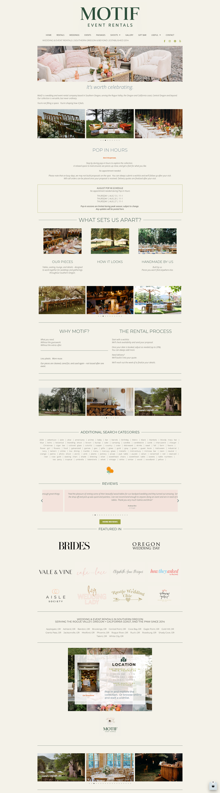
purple (134, 454)
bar (106, 440)
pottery (103, 454)
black (143, 440)
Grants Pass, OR (53, 632)
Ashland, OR (69, 629)
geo (95, 448)
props (112, 454)
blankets (153, 440)
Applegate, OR (53, 629)
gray (126, 448)
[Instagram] (169, 41)
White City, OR (116, 636)
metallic (122, 451)
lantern (53, 451)
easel (148, 445)
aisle (62, 440)
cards (149, 442)
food (66, 448)
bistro (135, 440)
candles (126, 442)
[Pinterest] (175, 41)
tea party (57, 459)
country (108, 445)
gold (119, 448)
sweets (152, 457)
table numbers (165, 457)
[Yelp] (180, 41)
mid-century (135, 451)
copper (99, 445)
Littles (63, 451)
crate (118, 445)
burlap (98, 442)
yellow (161, 459)
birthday (125, 440)
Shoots (114, 35)
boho (49, 442)
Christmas (48, 445)
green (134, 448)
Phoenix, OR (103, 632)
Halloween (159, 448)
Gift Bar (142, 35)
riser (46, 457)
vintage (112, 459)
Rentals (60, 35)
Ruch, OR (135, 632)
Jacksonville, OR (72, 632)
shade (83, 457)
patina (53, 454)
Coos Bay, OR (134, 629)
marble (86, 451)
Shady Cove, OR (166, 632)
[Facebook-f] (164, 41)
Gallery (129, 35)
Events (87, 35)
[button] (40, 123)
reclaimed (154, 454)
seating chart (71, 457)
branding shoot (74, 442)
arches (91, 440)
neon (162, 451)
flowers (57, 448)
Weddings (74, 35)
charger (172, 442)
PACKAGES (100, 35)
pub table (123, 454)
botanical (60, 442)
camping (116, 442)
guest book (146, 448)
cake (106, 442)
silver (103, 457)
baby (99, 440)
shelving (93, 457)
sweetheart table (137, 457)
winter (131, 459)
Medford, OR (88, 632)
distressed (128, 445)
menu (95, 451)
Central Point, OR (117, 629)
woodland (150, 459)
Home (48, 35)
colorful (88, 445)
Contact (170, 35)
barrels (115, 440)
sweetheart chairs (117, 457)
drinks (139, 445)
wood (139, 459)
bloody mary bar (168, 440)
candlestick (139, 442)
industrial (172, 448)
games (87, 448)
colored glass (75, 445)
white (121, 459)
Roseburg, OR (149, 632)
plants (93, 454)
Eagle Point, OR (151, 629)
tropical (68, 459)
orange (43, 454)
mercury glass (108, 451)
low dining (74, 451)
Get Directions (88, 695)
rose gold (56, 457)
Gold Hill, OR (168, 629)
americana (79, 440)
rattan (143, 454)
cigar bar (60, 445)
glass (111, 448)
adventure (51, 440)
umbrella (80, 459)
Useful (154, 35)
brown (88, 442)
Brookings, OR (99, 629)
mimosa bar (150, 451)
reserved (172, 454)
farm (162, 445)
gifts (103, 448)
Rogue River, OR (120, 632)
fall (155, 445)
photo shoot (65, 454)
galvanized (76, 448)
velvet (103, 459)
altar (69, 440)
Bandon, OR (84, 629)
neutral (171, 451)
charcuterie (161, 442)
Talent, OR (102, 636)
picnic (77, 454)
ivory (44, 451)
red (163, 454)
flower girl (45, 448)
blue (42, 442)
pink (85, 454)
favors (170, 445)
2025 (42, 440)
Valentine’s (92, 459)
